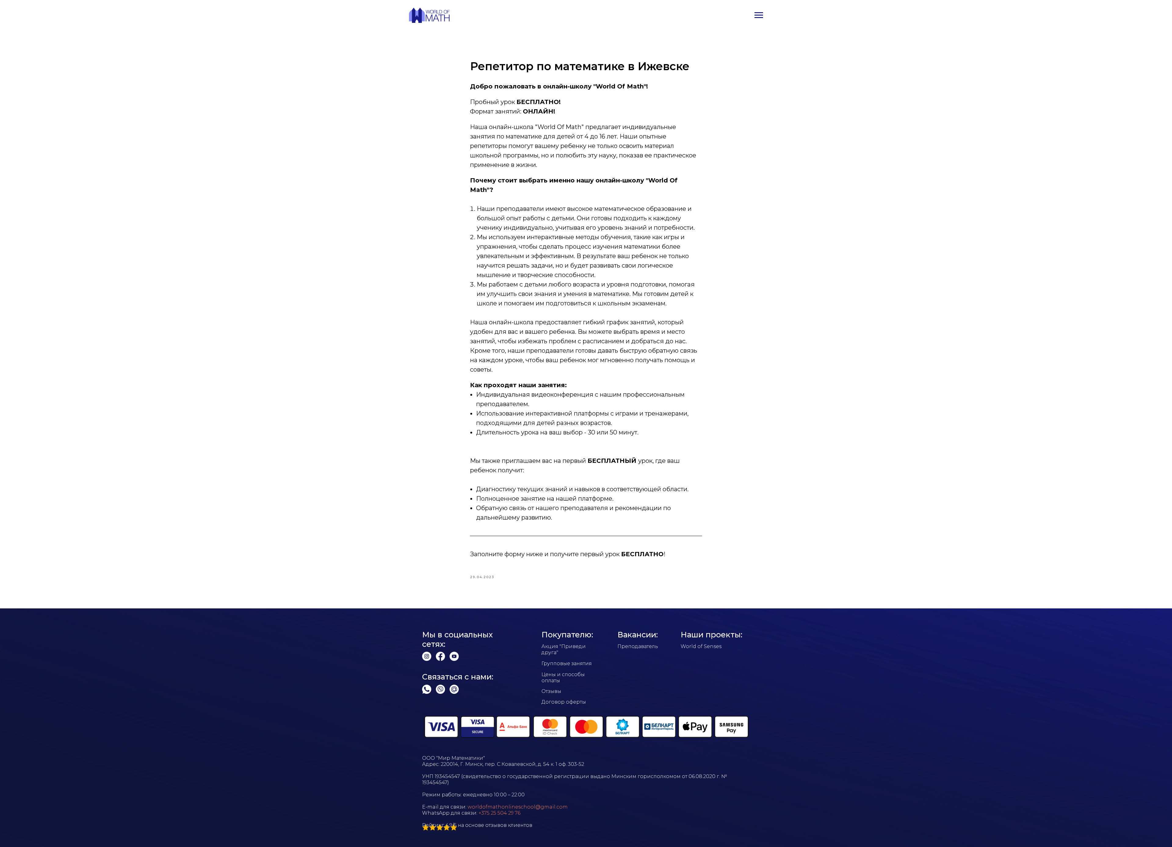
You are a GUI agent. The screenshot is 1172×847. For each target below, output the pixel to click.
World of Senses (701, 646)
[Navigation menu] (758, 15)
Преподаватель (637, 646)
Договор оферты (563, 702)
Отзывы (551, 691)
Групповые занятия (566, 663)
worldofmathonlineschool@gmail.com (518, 807)
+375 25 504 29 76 (499, 813)
